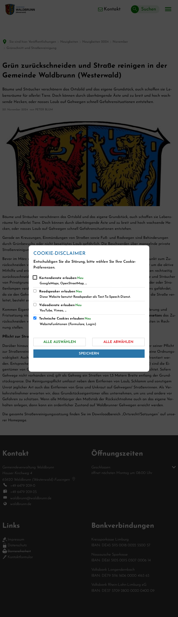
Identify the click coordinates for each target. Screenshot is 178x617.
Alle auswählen (59, 342)
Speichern (89, 353)
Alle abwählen (118, 342)
